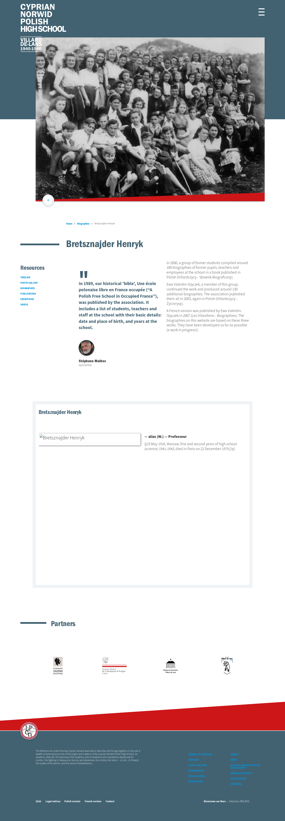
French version (93, 801)
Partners (236, 784)
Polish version (72, 801)
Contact (110, 801)
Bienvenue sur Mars (215, 801)
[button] (257, 12)
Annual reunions (241, 773)
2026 (38, 801)
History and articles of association (245, 766)
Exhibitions (195, 781)
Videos (234, 754)
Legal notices (53, 801)
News (233, 760)
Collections (238, 779)
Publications (196, 776)
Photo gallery (197, 765)
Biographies (196, 771)
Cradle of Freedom (200, 754)
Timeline (193, 760)
